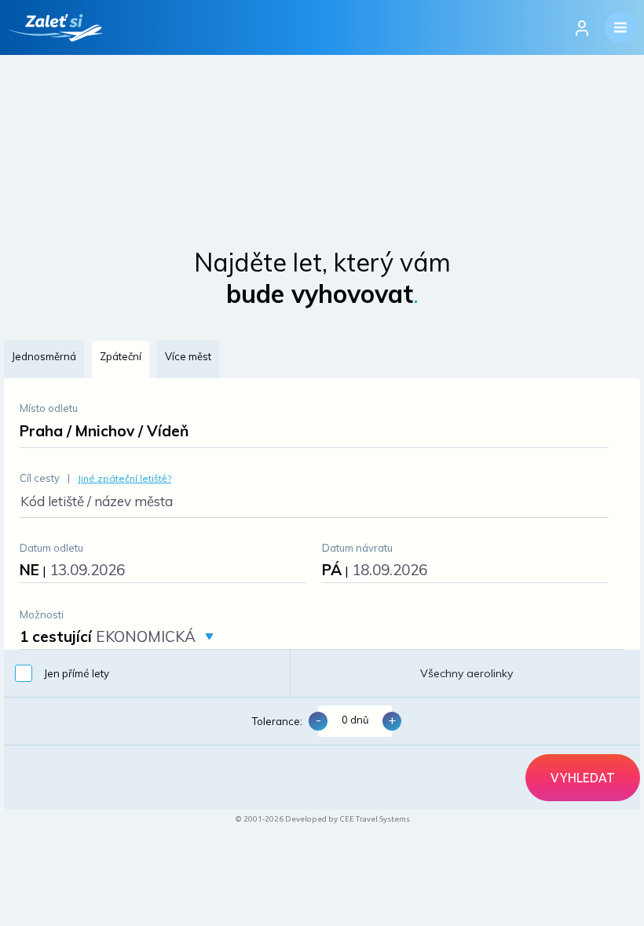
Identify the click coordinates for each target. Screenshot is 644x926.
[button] (44, 359)
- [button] (318, 719)
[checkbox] (147, 673)
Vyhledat (583, 778)
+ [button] (392, 719)
